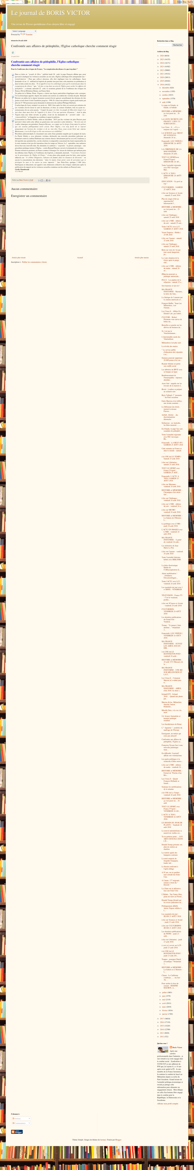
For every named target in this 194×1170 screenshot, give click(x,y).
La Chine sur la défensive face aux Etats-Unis (171, 889)
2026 (162, 55)
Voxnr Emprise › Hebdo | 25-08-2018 (171, 233)
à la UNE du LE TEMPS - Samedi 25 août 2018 (172, 457)
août (164, 102)
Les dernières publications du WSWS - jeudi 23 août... (171, 933)
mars (164, 1007)
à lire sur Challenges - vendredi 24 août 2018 (171, 499)
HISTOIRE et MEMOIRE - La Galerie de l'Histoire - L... (172, 517)
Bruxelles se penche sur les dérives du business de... (172, 326)
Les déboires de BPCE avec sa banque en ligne (172, 370)
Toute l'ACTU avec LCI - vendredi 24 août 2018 (171, 582)
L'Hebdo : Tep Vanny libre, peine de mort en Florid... (172, 895)
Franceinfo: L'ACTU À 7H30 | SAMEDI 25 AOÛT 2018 (170, 478)
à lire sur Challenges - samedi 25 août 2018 (170, 216)
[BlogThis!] (42, 180)
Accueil (80, 257)
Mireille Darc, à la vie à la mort (171, 711)
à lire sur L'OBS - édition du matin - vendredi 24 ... (172, 766)
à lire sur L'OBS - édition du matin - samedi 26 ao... (171, 268)
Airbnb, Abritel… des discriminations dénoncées (170, 417)
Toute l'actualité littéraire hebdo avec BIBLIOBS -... (171, 559)
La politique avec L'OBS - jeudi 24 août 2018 (171, 524)
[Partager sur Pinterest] (49, 180)
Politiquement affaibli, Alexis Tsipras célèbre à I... (171, 908)
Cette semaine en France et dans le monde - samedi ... (172, 450)
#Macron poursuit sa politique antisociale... (171, 275)
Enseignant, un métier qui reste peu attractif (171, 734)
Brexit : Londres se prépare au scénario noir (172, 390)
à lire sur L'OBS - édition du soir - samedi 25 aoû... (172, 221)
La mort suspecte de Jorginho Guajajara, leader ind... (170, 860)
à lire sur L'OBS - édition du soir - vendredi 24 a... (172, 505)
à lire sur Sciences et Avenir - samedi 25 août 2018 (172, 194)
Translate (29, 34)
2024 (162, 63)
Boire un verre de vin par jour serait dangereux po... (171, 252)
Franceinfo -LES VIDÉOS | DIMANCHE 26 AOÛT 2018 (172, 143)
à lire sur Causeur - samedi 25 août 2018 (172, 239)
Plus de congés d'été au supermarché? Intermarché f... (170, 201)
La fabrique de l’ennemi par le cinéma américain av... (172, 298)
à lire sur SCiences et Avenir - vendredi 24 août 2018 (172, 604)
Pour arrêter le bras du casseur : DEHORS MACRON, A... (170, 985)
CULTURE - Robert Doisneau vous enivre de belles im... (172, 319)
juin (164, 996)
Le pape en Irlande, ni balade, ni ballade (170, 106)
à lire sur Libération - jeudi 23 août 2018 (172, 940)
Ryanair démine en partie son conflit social (171, 364)
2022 (162, 70)
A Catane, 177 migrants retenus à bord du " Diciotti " (170, 882)
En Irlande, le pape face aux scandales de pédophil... (172, 429)
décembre (166, 87)
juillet (164, 992)
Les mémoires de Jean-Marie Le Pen (170, 546)
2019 (162, 81)
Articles (17, 1118)
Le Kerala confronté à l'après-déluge (170, 867)
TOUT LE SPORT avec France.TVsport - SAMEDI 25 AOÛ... (171, 470)
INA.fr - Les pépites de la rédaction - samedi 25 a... (172, 281)
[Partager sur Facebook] (47, 180)
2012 (162, 1036)
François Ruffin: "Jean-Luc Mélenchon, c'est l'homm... (172, 305)
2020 (162, 77)
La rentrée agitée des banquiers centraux (170, 853)
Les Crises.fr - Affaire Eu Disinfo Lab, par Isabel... (172, 312)
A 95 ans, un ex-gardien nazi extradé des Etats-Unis (171, 874)
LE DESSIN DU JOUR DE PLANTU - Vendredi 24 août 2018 (172, 824)
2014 (162, 1029)
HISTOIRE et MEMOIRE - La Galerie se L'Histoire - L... (172, 969)
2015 (162, 1025)
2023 (162, 66)
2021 (162, 73)
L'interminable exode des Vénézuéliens (171, 338)
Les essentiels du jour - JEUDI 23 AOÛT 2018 (171, 915)
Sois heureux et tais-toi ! (171, 285)
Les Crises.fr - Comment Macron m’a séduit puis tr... (171, 680)
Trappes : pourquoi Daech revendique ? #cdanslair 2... (171, 961)
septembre (166, 98)
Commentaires (19, 1123)
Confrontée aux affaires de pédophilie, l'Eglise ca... (172, 740)
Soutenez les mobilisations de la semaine (171, 788)
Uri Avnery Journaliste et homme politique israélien (171, 718)
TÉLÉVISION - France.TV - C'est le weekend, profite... (172, 597)
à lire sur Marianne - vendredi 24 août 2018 (171, 485)
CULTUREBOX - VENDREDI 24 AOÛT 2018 (171, 611)
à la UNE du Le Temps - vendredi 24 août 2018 (171, 793)
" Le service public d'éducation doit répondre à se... (172, 352)
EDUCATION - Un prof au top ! (172, 182)
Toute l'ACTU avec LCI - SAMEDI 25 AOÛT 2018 (172, 227)
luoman (103, 1139)
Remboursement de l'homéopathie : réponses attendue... (172, 377)
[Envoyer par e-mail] (39, 180)
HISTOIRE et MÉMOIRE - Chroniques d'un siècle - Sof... (172, 492)
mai (163, 999)
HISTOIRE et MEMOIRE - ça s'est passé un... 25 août (172, 209)
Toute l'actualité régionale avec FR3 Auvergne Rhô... (171, 167)
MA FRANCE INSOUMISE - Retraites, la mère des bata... (172, 291)
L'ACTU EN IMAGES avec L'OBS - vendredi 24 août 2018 (172, 531)
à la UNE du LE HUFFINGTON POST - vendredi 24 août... (172, 653)
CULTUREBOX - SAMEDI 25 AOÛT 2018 (172, 188)
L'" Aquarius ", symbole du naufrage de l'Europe (172, 728)
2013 (162, 1033)
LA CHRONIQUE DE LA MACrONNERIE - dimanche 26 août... (171, 151)
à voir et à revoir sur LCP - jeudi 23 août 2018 (172, 946)
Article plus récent (18, 257)
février (165, 1010)
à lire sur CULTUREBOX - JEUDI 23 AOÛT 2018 (172, 926)
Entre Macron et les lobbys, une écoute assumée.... (172, 402)
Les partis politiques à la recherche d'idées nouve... (172, 760)
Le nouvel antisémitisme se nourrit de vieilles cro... (172, 831)
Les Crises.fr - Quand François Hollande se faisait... (170, 780)
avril (164, 1003)
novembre (166, 91)
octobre (165, 95)
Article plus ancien (142, 257)
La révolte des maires (170, 346)
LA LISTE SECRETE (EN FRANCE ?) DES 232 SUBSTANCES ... (172, 121)
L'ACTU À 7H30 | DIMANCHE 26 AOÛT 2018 (171, 175)
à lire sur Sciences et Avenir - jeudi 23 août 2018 (172, 921)
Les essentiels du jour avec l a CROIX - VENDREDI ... (172, 589)
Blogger (118, 1139)
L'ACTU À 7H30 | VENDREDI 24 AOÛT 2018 (171, 816)
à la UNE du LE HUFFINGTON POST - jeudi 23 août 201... (172, 953)
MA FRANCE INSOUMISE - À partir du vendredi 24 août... (171, 539)
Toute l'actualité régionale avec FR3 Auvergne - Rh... (171, 436)
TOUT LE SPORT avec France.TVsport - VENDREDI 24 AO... (171, 808)
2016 (162, 1022)
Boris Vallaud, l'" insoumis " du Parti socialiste (172, 396)
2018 (162, 84)
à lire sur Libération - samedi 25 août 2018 (170, 463)
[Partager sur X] (44, 180)
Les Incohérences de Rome (172, 724)
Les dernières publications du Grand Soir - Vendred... (171, 619)
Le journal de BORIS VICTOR (50, 12)
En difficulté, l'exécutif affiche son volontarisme (172, 754)
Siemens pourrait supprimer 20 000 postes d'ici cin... (172, 359)
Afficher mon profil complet (167, 1103)
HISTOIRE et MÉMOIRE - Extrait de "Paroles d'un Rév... (172, 772)
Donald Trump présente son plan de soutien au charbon (172, 846)
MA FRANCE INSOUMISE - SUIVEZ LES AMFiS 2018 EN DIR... (172, 644)
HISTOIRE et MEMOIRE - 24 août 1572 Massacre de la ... (172, 661)
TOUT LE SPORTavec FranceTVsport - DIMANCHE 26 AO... (171, 159)
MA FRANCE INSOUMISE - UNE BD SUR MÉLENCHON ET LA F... (172, 671)
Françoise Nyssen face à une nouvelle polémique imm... (172, 747)
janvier (165, 1014)
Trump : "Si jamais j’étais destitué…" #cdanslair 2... (171, 627)
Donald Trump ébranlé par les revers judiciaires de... (172, 901)
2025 (162, 59)
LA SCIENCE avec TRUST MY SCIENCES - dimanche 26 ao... (172, 135)
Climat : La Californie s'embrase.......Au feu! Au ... (171, 977)
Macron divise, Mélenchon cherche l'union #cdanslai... (171, 704)
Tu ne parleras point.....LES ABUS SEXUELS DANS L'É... (172, 838)
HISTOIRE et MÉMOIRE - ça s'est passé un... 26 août (172, 113)
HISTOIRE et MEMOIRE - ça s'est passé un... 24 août (172, 800)
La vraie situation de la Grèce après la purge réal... (170, 260)
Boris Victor (177, 1047)
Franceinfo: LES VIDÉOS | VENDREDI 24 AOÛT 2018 (172, 635)
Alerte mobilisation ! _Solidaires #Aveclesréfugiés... (170, 575)
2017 (162, 1018)
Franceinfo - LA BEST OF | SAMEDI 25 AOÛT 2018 (172, 443)
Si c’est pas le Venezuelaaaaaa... (169, 332)
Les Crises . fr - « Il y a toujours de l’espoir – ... (172, 128)
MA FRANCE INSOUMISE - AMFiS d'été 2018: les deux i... (171, 688)
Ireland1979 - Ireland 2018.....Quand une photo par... (172, 696)
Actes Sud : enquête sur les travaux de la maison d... (172, 384)
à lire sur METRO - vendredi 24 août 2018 (171, 511)
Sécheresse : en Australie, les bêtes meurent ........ (171, 424)
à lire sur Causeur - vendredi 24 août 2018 (172, 552)
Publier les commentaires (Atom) (34, 262)
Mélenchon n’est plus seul (171, 342)
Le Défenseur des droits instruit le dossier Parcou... (170, 409)
